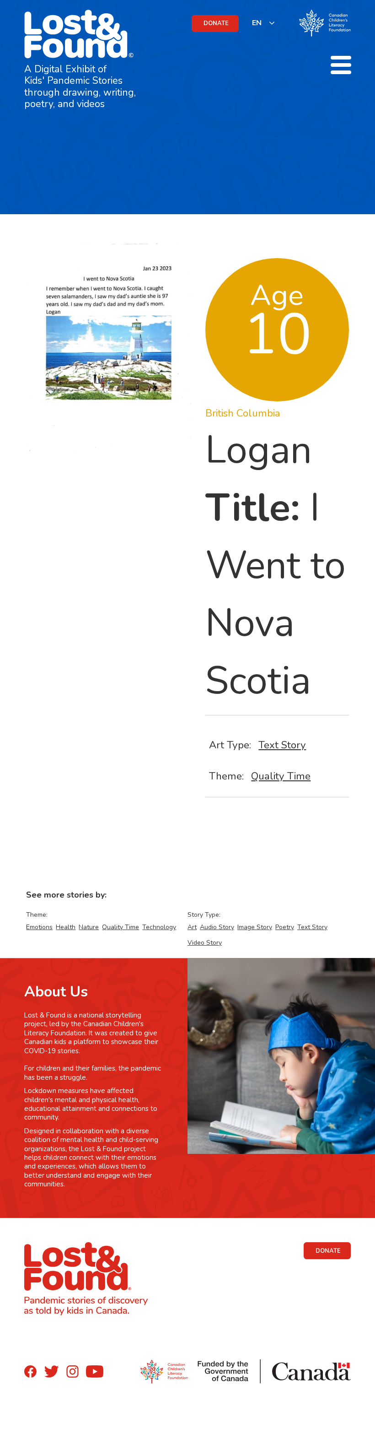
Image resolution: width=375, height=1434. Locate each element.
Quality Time (281, 776)
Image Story (254, 927)
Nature (89, 927)
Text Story (282, 745)
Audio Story (217, 927)
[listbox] (263, 22)
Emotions (39, 927)
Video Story (205, 942)
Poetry (284, 927)
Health (65, 927)
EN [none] (257, 23)
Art (192, 927)
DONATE (216, 23)
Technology (159, 927)
